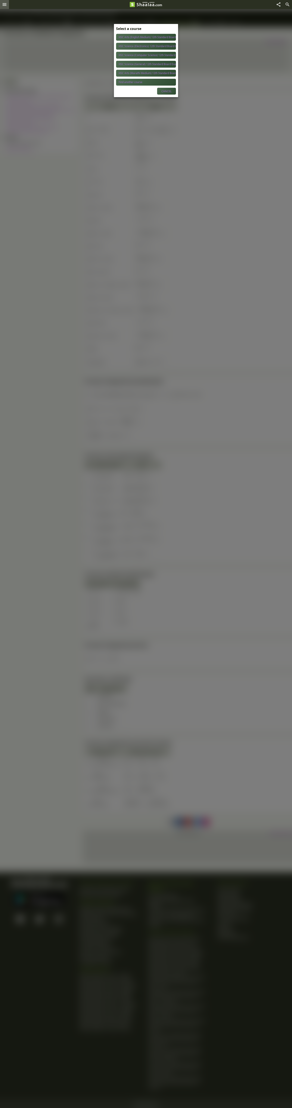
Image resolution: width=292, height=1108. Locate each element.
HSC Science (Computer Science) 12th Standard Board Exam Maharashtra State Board (147, 55)
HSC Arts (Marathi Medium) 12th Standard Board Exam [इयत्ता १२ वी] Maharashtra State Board (147, 73)
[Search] (287, 4)
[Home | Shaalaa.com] (132, 4)
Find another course (130, 82)
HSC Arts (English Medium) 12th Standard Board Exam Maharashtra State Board (147, 37)
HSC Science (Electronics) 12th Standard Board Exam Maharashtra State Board (147, 46)
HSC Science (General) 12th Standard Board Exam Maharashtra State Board (147, 64)
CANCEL (166, 91)
